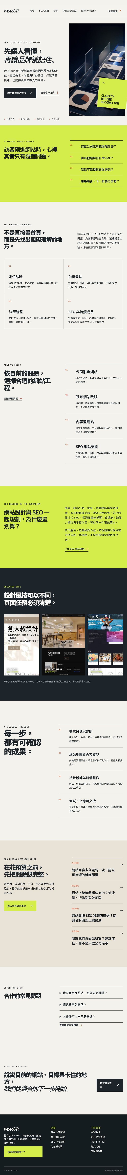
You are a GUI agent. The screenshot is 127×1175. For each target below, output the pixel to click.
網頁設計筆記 (70, 10)
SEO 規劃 (44, 10)
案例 (55, 10)
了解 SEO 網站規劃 (76, 548)
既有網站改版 (87, 396)
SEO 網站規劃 (87, 446)
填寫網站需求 (16, 1151)
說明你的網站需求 (20, 92)
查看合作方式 (50, 92)
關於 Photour (88, 10)
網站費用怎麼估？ (74, 1004)
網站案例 (95, 1132)
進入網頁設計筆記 (20, 905)
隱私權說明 (97, 1151)
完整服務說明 (13, 398)
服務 (32, 10)
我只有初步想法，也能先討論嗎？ (85, 993)
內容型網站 (85, 421)
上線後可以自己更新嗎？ (79, 1016)
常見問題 (95, 1146)
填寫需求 (114, 10)
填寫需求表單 (110, 1085)
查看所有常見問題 (71, 1025)
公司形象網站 (87, 371)
